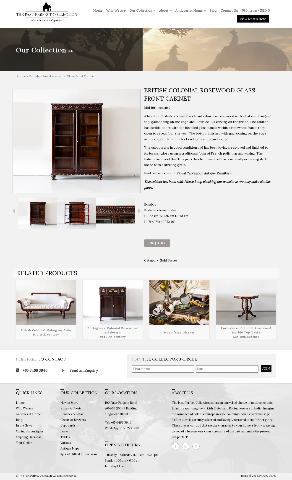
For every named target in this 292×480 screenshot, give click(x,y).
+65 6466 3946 (34, 370)
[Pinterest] (197, 446)
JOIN (266, 368)
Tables (65, 437)
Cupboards (68, 425)
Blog (213, 10)
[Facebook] (176, 446)
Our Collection (141, 10)
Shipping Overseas (28, 437)
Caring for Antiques (29, 431)
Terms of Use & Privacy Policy (258, 475)
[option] (77, 141)
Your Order (24, 442)
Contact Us (229, 10)
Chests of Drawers (73, 420)
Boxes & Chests (71, 408)
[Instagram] (187, 446)
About (164, 10)
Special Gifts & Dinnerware (79, 454)
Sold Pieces (168, 260)
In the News (24, 425)
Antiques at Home (189, 10)
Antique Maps (69, 448)
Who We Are (116, 10)
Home (97, 10)
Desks (64, 431)
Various (65, 442)
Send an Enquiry (83, 370)
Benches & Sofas (71, 414)
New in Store (69, 402)
